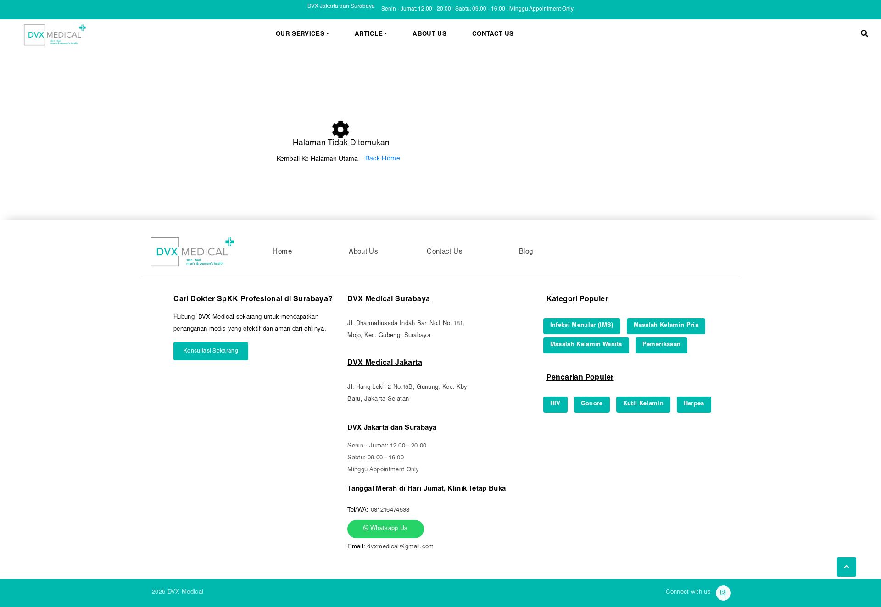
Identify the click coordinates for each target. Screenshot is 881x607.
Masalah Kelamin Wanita (586, 345)
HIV (555, 404)
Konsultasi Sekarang (211, 351)
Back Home (382, 159)
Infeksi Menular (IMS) (581, 326)
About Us (429, 35)
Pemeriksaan (661, 345)
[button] (864, 35)
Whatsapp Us (388, 529)
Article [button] (369, 35)
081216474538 (390, 510)
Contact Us (492, 35)
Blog (526, 251)
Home (282, 251)
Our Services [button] (300, 35)
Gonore (592, 404)
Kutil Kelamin (643, 404)
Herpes (694, 404)
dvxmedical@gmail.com (400, 547)
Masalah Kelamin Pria (666, 326)
